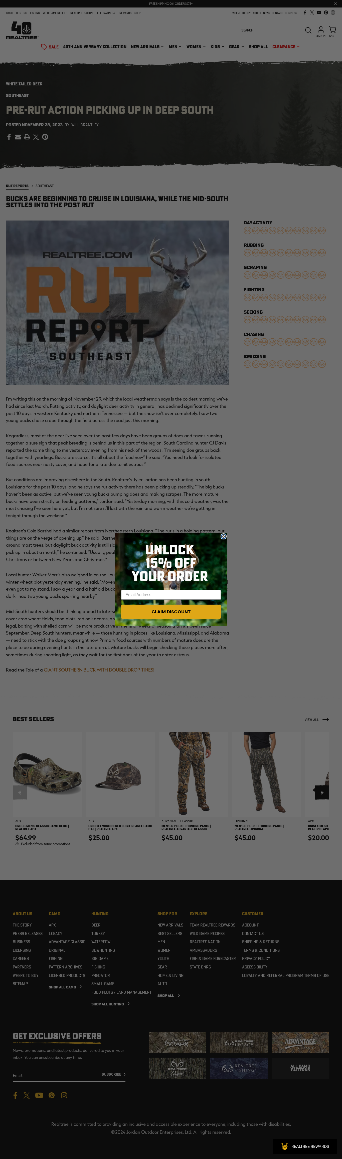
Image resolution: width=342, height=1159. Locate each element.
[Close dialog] (223, 536)
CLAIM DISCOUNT (171, 612)
